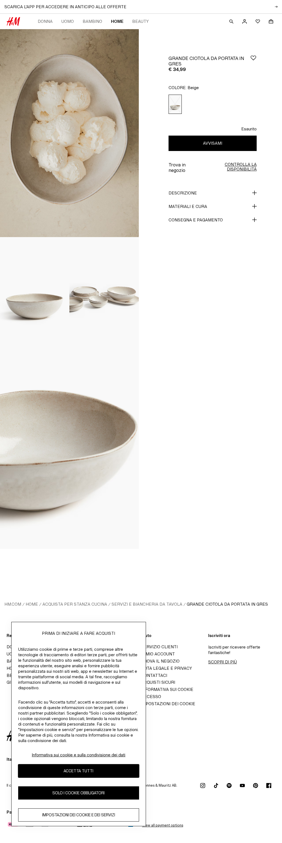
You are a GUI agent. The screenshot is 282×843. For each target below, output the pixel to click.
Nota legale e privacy (166, 668)
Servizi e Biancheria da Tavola (147, 604)
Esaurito (249, 129)
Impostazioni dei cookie (168, 703)
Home (117, 21)
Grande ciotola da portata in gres (227, 604)
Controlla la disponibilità (241, 166)
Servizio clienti (159, 646)
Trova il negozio (160, 661)
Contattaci (154, 675)
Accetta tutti (78, 770)
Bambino (92, 21)
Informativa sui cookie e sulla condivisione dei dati (78, 755)
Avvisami (212, 143)
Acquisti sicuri (158, 682)
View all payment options (162, 825)
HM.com (12, 604)
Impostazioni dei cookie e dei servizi (78, 814)
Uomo (67, 21)
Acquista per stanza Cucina (74, 604)
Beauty (140, 21)
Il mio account (158, 654)
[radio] (175, 104)
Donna (45, 21)
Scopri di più (222, 662)
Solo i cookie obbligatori (78, 792)
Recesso (151, 696)
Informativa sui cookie (167, 689)
